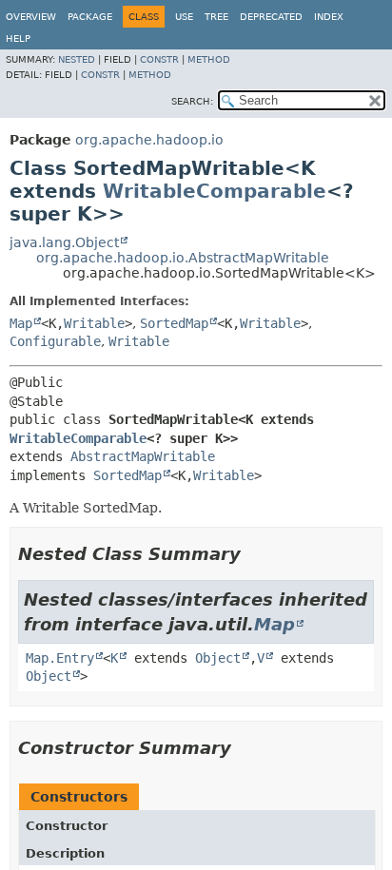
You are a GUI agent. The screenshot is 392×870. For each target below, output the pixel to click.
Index (328, 16)
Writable (94, 323)
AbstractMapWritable (142, 456)
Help (18, 38)
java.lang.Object (64, 242)
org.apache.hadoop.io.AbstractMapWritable (182, 257)
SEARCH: (192, 101)
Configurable (55, 341)
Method (208, 59)
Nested (76, 59)
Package (90, 16)
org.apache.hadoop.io (149, 139)
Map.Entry (60, 658)
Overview (31, 16)
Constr (159, 59)
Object (218, 658)
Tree (216, 16)
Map (21, 323)
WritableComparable (214, 191)
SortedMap (174, 323)
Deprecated (271, 16)
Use (184, 16)
